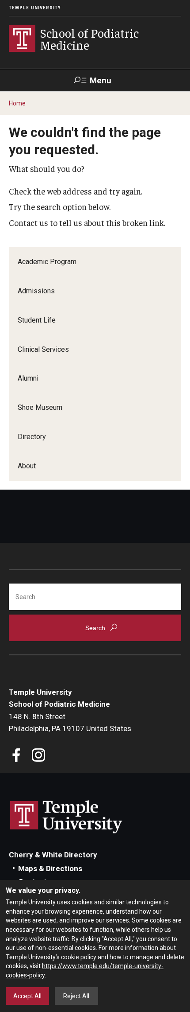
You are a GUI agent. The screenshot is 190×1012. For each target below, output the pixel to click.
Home (17, 103)
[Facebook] (16, 756)
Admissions (36, 291)
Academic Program (47, 261)
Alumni (28, 378)
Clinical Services (43, 349)
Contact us (28, 222)
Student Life (37, 320)
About (27, 466)
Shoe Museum (40, 407)
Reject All (76, 996)
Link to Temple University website (66, 817)
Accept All (27, 996)
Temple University (35, 8)
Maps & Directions (50, 868)
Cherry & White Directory (53, 854)
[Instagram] (38, 756)
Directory (32, 436)
